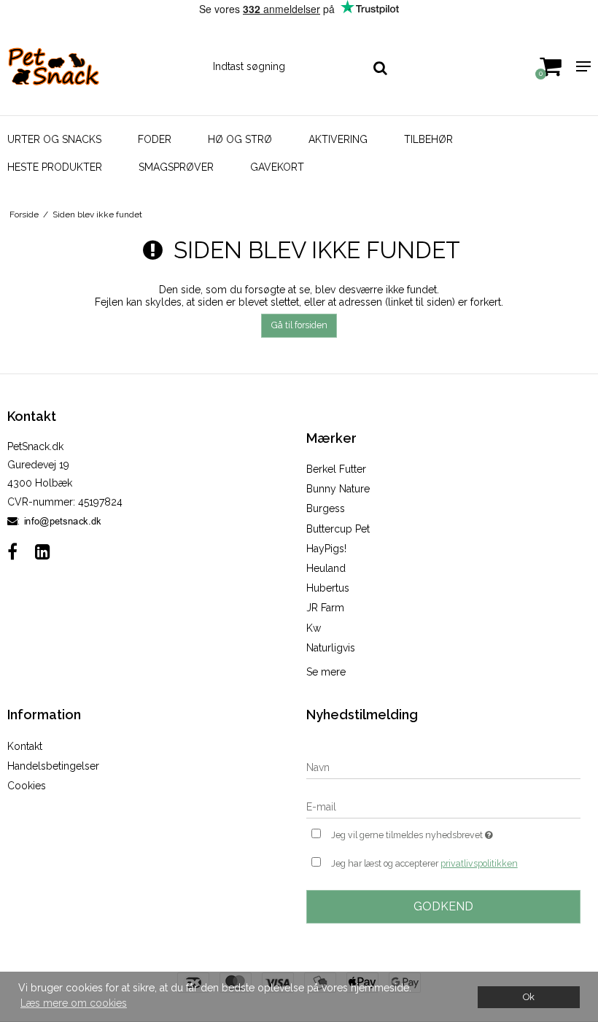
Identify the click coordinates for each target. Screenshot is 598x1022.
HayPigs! (326, 548)
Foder (154, 139)
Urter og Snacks (54, 139)
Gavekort (277, 167)
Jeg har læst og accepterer (424, 863)
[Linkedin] (42, 552)
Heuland (326, 568)
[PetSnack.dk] (99, 66)
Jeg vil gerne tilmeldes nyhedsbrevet (448, 832)
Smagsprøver (176, 167)
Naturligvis (330, 648)
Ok (529, 996)
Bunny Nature (338, 489)
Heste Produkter (54, 167)
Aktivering (338, 139)
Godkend (443, 906)
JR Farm (325, 607)
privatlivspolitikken (479, 863)
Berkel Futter (336, 469)
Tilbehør (428, 139)
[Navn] (443, 767)
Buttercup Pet (338, 529)
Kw (313, 628)
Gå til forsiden (299, 325)
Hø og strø (240, 139)
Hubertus (327, 588)
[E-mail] (443, 806)
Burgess (325, 508)
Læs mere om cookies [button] (73, 1003)
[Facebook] (12, 552)
